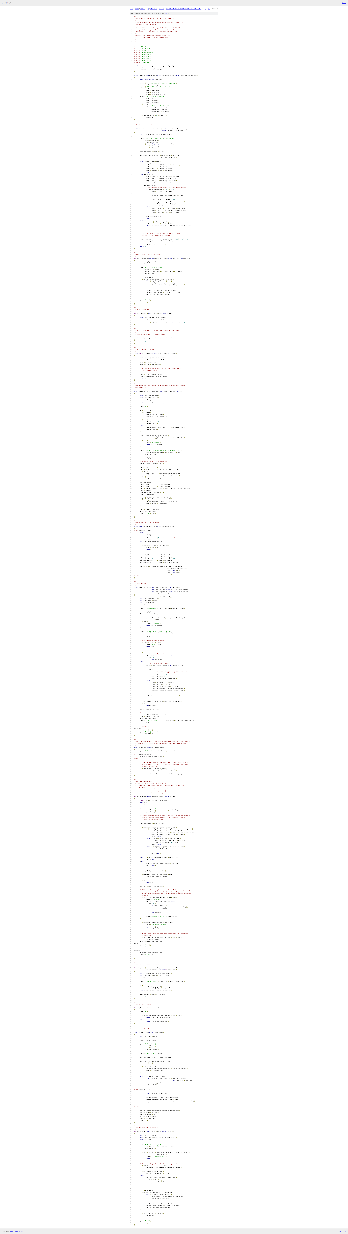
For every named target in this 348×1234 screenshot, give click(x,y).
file (166, 13)
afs (209, 9)
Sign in (344, 3)
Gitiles (11, 1231)
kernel (142, 9)
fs (205, 9)
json (344, 1231)
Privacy (16, 1231)
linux (131, 9)
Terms (21, 1231)
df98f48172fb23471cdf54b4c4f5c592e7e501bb (183, 9)
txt (340, 1231)
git (148, 9)
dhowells (153, 9)
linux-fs (161, 9)
